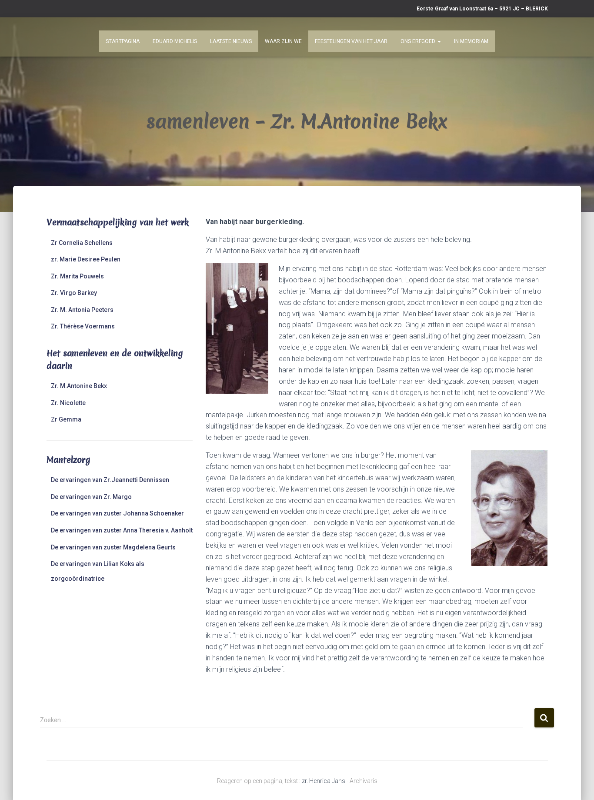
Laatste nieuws (231, 41)
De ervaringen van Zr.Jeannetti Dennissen (110, 479)
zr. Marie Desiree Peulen (85, 259)
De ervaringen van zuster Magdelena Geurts (113, 547)
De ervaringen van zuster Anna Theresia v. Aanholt (122, 530)
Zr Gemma (66, 419)
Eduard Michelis (175, 41)
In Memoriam (471, 41)
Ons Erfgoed (418, 41)
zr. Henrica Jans (323, 780)
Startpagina (123, 41)
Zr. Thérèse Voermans (83, 326)
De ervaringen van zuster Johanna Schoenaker (117, 513)
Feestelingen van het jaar (351, 41)
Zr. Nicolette (68, 402)
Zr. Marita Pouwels (77, 276)
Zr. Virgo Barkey (74, 292)
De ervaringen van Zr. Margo (91, 496)
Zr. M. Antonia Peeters (82, 309)
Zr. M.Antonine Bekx (79, 385)
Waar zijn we (283, 41)
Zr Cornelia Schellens (82, 242)
